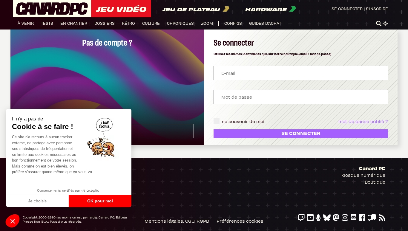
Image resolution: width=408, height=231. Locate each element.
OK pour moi (100, 201)
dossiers (104, 23)
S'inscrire (377, 8)
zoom (207, 23)
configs (233, 23)
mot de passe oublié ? (363, 121)
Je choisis (37, 201)
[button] (12, 221)
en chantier (73, 23)
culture (151, 23)
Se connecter (347, 8)
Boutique (375, 182)
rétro (128, 23)
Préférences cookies (240, 221)
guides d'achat (265, 23)
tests (47, 23)
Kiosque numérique (363, 175)
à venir (26, 23)
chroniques (180, 23)
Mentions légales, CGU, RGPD (177, 221)
